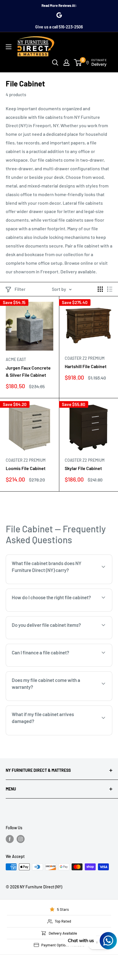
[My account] (66, 62)
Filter (20, 289)
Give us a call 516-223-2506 (59, 26)
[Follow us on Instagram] (21, 839)
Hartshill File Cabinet (86, 366)
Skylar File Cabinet (83, 468)
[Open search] (55, 62)
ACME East (16, 359)
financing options (56, 666)
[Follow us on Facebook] (10, 839)
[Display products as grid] (100, 289)
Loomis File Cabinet (26, 468)
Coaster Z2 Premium (85, 358)
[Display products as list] (109, 289)
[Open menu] (8, 47)
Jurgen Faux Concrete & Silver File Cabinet (28, 371)
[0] (78, 62)
